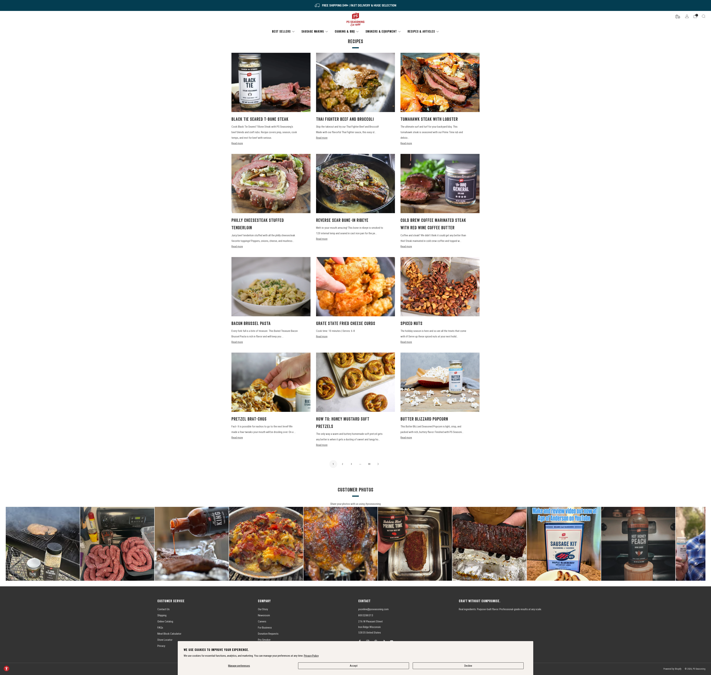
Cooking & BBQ (345, 31)
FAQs (160, 627)
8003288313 (365, 615)
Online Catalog (165, 621)
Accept (354, 665)
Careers (262, 621)
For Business (265, 627)
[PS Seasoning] (355, 19)
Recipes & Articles (421, 31)
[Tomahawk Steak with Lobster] (440, 82)
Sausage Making (312, 31)
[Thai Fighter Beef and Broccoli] (355, 82)
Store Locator (164, 639)
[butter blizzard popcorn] (440, 382)
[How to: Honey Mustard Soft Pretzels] (355, 382)
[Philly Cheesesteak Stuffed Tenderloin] (271, 183)
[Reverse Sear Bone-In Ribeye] (355, 183)
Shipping (161, 615)
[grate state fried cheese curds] (355, 286)
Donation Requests (268, 633)
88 (369, 464)
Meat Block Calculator (169, 633)
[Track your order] (677, 16)
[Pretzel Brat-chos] (271, 382)
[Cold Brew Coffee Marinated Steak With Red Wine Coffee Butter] (440, 183)
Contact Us (163, 609)
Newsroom (264, 615)
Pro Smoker (264, 639)
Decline (468, 665)
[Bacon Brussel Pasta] (271, 286)
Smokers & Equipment (381, 31)
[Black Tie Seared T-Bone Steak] (271, 82)
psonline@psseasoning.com (373, 609)
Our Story (263, 609)
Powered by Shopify (672, 669)
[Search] (703, 16)
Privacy (161, 646)
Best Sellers (281, 31)
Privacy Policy (311, 655)
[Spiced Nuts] (440, 286)
